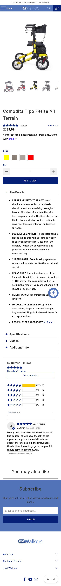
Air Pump (48, 322)
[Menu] (1, 8)
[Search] (49, 8)
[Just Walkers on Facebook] (24, 580)
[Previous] (5, 48)
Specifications (19, 334)
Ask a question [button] (30, 375)
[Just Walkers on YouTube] (30, 580)
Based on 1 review (16, 370)
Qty (4, 165)
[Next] (55, 48)
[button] (10, 125)
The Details (17, 192)
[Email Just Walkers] (36, 580)
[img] (24, 423)
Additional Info (19, 347)
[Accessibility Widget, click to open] (53, 293)
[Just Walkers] (30, 8)
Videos (14, 341)
